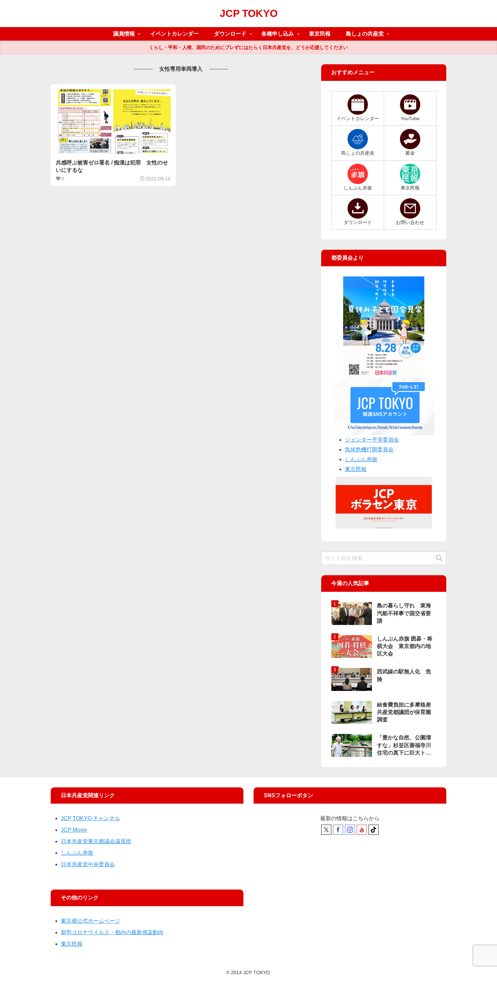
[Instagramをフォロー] (350, 830)
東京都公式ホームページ (90, 921)
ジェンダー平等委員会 (372, 440)
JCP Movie (74, 830)
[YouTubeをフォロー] (362, 830)
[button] (439, 558)
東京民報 (355, 469)
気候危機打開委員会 (369, 449)
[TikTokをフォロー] (374, 830)
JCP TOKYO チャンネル (90, 818)
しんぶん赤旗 (361, 459)
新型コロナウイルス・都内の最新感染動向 (112, 932)
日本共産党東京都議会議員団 (96, 841)
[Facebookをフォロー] (338, 830)
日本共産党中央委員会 (88, 864)
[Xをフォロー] (326, 830)
